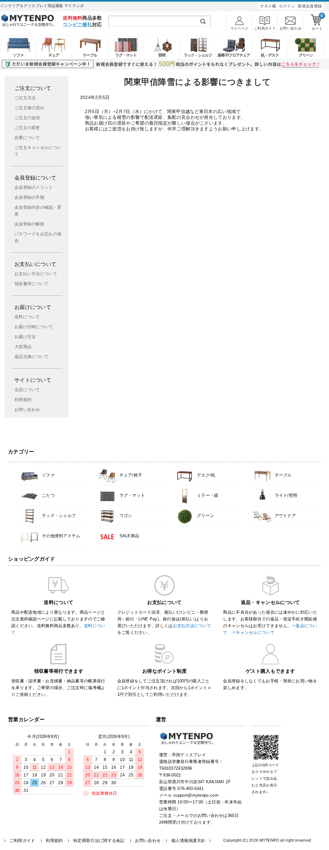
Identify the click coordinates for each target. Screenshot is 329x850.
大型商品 (22, 347)
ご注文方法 (25, 98)
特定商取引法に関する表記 (99, 840)
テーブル (90, 55)
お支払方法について (192, 625)
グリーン (306, 55)
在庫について (27, 138)
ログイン (287, 6)
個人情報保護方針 (188, 840)
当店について (27, 390)
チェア (54, 55)
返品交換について (31, 357)
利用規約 (22, 400)
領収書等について (31, 284)
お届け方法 (25, 337)
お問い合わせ (27, 409)
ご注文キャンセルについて (37, 151)
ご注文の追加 (27, 118)
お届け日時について (33, 327)
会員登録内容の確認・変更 (37, 210)
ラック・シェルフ (198, 55)
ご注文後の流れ (29, 108)
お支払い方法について (35, 274)
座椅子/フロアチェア (234, 55)
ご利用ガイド (22, 840)
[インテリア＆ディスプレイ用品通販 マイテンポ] (27, 24)
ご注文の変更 (27, 128)
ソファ (18, 55)
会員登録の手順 (29, 197)
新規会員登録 (310, 6)
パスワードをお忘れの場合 (37, 237)
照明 (161, 55)
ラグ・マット (126, 55)
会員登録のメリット (33, 187)
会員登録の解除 (29, 224)
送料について (27, 317)
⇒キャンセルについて (253, 632)
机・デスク (270, 55)
